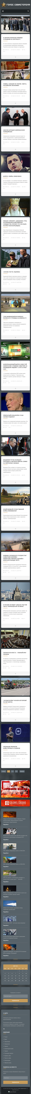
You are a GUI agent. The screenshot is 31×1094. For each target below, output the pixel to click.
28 (15, 980)
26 (8, 980)
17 (26, 975)
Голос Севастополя (22, 1088)
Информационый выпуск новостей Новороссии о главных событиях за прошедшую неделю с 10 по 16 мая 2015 (15, 366)
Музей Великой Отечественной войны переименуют (13, 510)
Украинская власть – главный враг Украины (14, 653)
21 (15, 978)
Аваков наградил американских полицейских (14, 131)
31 (26, 980)
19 (8, 978)
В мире (18, 142)
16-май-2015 (6, 49)
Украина (18, 49)
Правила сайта (7, 1055)
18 (5, 978)
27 (12, 980)
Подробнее (6, 824)
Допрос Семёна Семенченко (12, 176)
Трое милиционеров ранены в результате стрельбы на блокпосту (14, 317)
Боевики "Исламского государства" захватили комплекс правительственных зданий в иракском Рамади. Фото (15, 558)
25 (5, 980)
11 (5, 975)
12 (10, 427)
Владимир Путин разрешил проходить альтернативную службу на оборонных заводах (15, 461)
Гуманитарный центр (8, 1048)
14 (15, 975)
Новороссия (19, 381)
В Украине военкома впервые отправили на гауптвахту (12, 38)
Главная (6, 1051)
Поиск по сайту (7, 1058)
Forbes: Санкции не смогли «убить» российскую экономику (15, 84)
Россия (18, 95)
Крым (5, 1039)
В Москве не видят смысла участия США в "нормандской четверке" (15, 605)
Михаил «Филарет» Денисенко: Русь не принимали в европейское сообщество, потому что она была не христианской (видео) (15, 223)
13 (4, 51)
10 (26, 973)
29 (19, 980)
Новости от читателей (17, 666)
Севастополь (7, 1041)
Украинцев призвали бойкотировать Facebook (11, 747)
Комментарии (7, 1060)
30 (22, 980)
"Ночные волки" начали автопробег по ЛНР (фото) (15, 701)
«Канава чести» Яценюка (11, 272)
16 (22, 975)
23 (22, 978)
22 (19, 978)
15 (19, 975)
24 (26, 978)
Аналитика (19, 282)
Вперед (22, 771)
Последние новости (8, 1053)
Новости (14, 49)
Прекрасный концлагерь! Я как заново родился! (13, 416)
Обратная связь (7, 1062)
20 (12, 978)
